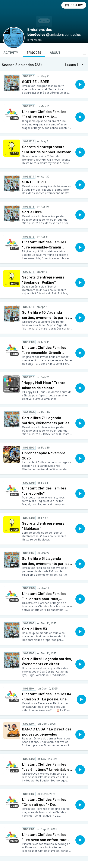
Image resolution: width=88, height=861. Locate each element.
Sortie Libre (32, 212)
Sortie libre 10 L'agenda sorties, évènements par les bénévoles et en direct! (45, 317)
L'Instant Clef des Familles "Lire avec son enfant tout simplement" (44, 839)
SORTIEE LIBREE (35, 82)
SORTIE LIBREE (34, 182)
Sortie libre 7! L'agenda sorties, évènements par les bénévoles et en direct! (45, 423)
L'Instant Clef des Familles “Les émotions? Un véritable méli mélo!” (45, 769)
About (55, 52)
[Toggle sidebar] (84, 53)
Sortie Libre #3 (34, 629)
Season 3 (72, 64)
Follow (77, 5)
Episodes (34, 52)
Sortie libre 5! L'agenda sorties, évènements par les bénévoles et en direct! (45, 563)
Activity (10, 52)
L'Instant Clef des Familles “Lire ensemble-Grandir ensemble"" (44, 352)
